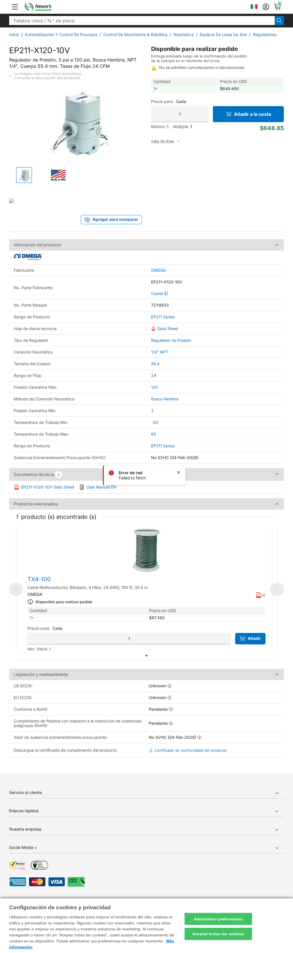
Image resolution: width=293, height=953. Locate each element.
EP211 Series (163, 317)
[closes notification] (178, 472)
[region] (146, 925)
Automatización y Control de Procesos (61, 34)
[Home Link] (46, 7)
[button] (14, 7)
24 (153, 375)
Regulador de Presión (171, 340)
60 (153, 434)
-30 (154, 422)
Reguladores (264, 34)
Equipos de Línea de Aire (223, 34)
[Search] (279, 20)
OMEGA (158, 270)
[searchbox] (142, 20)
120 (154, 387)
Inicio (14, 34)
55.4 (155, 363)
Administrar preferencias (218, 918)
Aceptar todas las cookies (218, 934)
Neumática (183, 34)
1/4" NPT (159, 352)
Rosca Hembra (165, 398)
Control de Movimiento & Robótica (135, 34)
